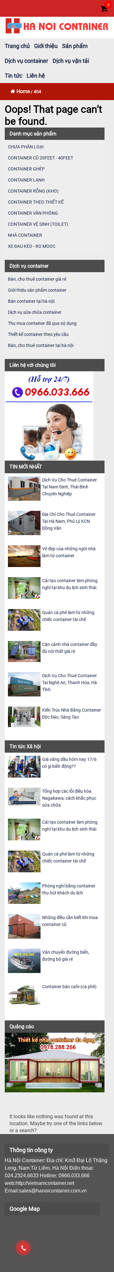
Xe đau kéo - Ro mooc (31, 246)
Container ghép (26, 168)
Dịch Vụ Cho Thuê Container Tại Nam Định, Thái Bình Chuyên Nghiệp (69, 486)
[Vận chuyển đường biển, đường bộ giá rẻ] (24, 961)
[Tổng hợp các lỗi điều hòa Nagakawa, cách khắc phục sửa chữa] (24, 796)
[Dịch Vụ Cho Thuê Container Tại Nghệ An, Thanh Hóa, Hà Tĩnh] (24, 684)
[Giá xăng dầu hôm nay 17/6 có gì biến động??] (24, 766)
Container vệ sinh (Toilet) (38, 224)
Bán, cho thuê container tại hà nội (40, 345)
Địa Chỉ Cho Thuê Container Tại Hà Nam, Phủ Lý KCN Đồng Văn (69, 521)
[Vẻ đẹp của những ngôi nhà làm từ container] (24, 556)
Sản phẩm (75, 46)
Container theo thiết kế (36, 202)
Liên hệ (36, 75)
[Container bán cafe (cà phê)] (24, 995)
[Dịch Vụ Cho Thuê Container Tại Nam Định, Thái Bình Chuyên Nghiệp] (24, 488)
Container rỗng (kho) (33, 191)
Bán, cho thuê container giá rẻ (37, 279)
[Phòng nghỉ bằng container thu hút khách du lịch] (24, 893)
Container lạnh (26, 179)
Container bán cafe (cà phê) (69, 986)
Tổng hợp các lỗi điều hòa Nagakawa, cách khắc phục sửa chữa (69, 798)
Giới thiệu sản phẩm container (37, 290)
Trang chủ (17, 46)
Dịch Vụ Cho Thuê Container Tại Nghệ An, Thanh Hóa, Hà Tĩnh (69, 682)
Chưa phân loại (26, 146)
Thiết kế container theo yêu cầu (38, 334)
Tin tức (13, 75)
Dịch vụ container (26, 60)
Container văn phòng (33, 213)
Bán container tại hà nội (31, 301)
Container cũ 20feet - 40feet (40, 157)
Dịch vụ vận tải (71, 60)
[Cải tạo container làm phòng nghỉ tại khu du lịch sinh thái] (24, 588)
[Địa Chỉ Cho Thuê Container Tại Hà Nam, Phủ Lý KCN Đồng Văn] (24, 523)
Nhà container (25, 235)
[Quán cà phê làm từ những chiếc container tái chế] (24, 620)
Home (23, 91)
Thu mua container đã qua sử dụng (42, 323)
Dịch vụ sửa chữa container (34, 312)
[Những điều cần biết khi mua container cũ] (24, 926)
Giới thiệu (46, 46)
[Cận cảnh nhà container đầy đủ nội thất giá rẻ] (24, 651)
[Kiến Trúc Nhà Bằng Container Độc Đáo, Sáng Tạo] (24, 717)
